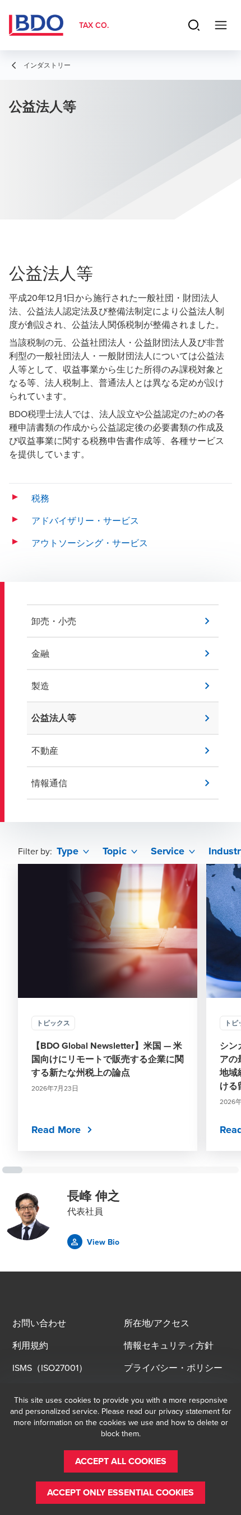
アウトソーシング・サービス (89, 543)
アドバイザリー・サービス (85, 520)
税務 (40, 498)
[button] (125, 621)
